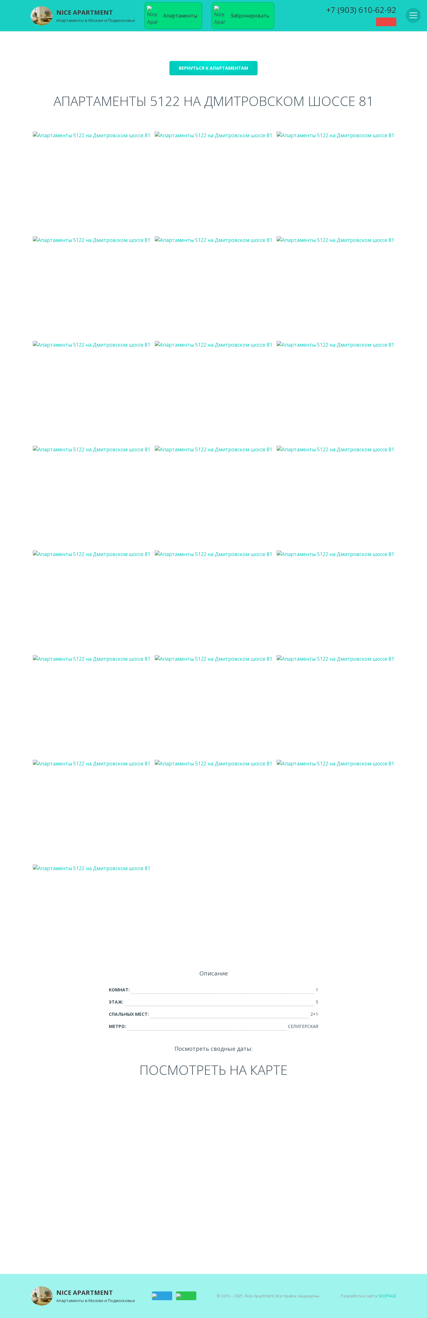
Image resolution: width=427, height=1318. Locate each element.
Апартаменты (180, 15)
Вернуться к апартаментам (213, 68)
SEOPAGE (387, 1296)
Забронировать (249, 15)
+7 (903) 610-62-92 (361, 9)
